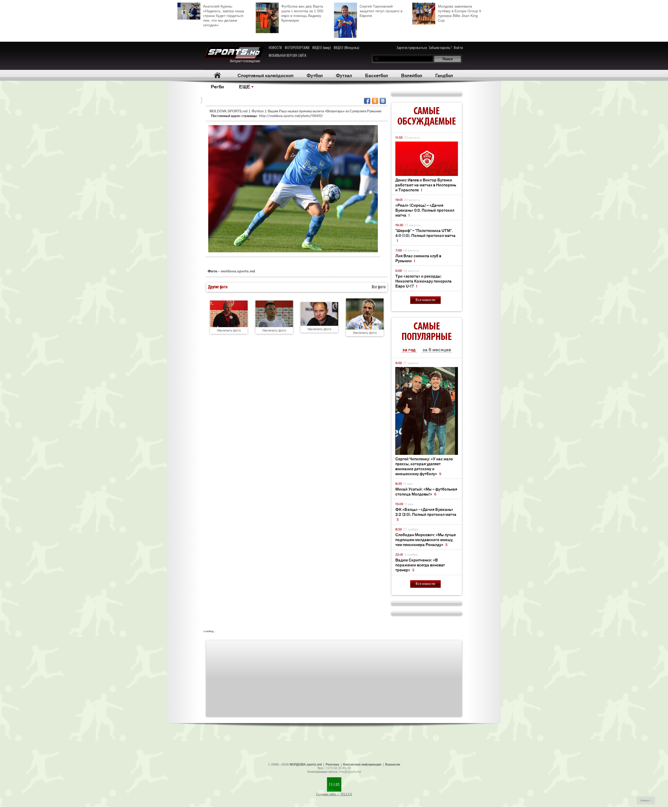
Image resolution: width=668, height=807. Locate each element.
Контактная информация (362, 764)
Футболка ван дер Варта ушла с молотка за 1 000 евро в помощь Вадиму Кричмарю (302, 13)
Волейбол (411, 75)
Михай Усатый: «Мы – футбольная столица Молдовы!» (426, 491)
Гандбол (444, 75)
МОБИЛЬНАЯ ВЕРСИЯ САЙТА (287, 56)
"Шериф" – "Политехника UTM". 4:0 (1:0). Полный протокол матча (425, 235)
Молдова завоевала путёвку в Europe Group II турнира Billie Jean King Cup (459, 13)
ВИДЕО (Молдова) (346, 48)
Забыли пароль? (440, 48)
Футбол (315, 75)
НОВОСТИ (275, 48)
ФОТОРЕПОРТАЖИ (297, 48)
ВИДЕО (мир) (321, 48)
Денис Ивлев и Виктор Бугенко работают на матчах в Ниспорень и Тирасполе (425, 184)
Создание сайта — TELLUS (334, 794)
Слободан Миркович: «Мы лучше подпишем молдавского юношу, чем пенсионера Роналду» (425, 539)
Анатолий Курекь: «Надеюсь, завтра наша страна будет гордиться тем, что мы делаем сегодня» (223, 15)
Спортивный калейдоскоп (265, 75)
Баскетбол (376, 75)
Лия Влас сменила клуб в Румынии (418, 258)
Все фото (379, 287)
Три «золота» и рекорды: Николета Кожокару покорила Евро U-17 (423, 280)
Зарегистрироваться (412, 48)
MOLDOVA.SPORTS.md (228, 111)
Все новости (425, 300)
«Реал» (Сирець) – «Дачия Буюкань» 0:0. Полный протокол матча (424, 210)
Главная (217, 75)
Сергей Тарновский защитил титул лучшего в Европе (381, 11)
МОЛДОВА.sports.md (306, 764)
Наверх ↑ (646, 800)
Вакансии (392, 764)
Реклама (332, 764)
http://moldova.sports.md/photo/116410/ (291, 115)
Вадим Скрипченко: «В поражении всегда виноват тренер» (420, 564)
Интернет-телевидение (247, 61)
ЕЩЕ (244, 86)
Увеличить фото (229, 330)
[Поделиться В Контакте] (383, 101)
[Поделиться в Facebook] (367, 101)
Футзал (344, 75)
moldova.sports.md (238, 271)
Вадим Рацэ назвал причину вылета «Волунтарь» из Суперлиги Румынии (324, 111)
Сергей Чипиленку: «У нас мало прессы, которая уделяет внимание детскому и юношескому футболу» (424, 466)
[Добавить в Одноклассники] (375, 101)
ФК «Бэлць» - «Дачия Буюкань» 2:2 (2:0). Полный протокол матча (425, 514)
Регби (217, 86)
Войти (458, 48)
